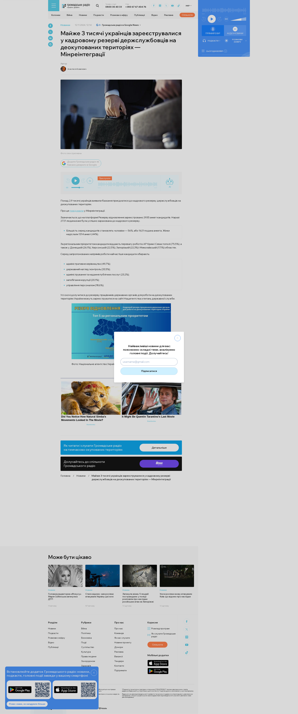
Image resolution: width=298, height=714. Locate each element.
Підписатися (149, 371)
